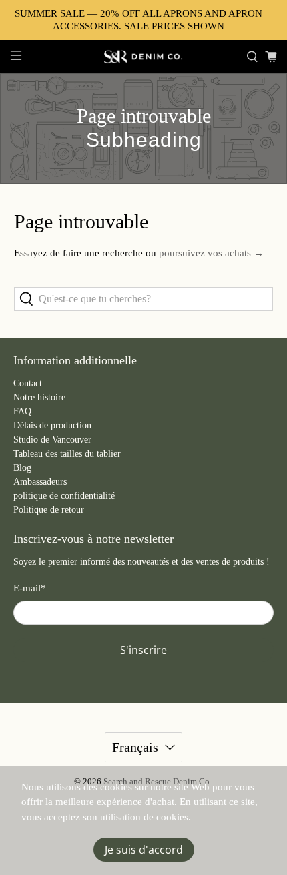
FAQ (22, 411)
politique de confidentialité (64, 496)
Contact (27, 383)
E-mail (29, 588)
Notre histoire (39, 397)
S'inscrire (143, 650)
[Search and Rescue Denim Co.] (144, 56)
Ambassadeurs (40, 482)
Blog (22, 468)
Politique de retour (48, 510)
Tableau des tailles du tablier (67, 454)
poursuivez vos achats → (211, 253)
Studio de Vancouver (52, 439)
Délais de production (52, 425)
